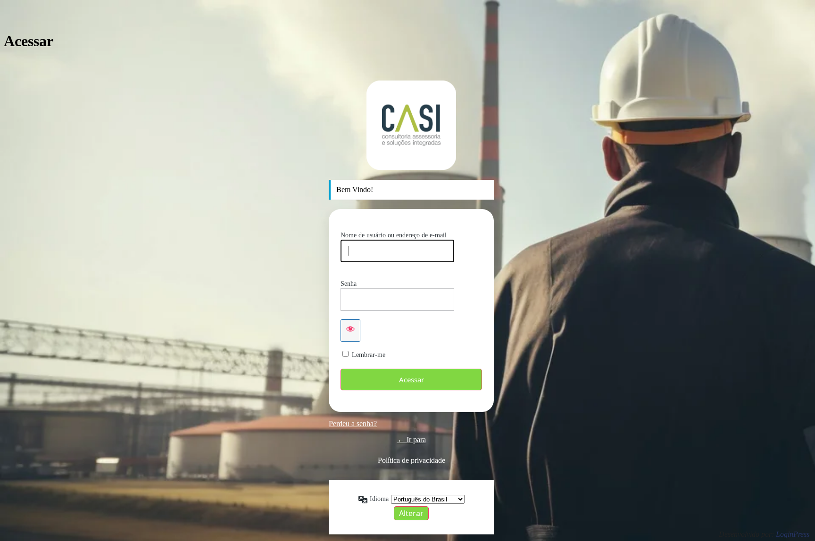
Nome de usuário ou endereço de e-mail (394, 235)
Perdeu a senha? (353, 424)
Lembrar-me (368, 354)
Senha (349, 283)
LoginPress (792, 534)
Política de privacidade (411, 460)
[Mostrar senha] (350, 330)
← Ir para (411, 440)
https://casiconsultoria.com (411, 125)
